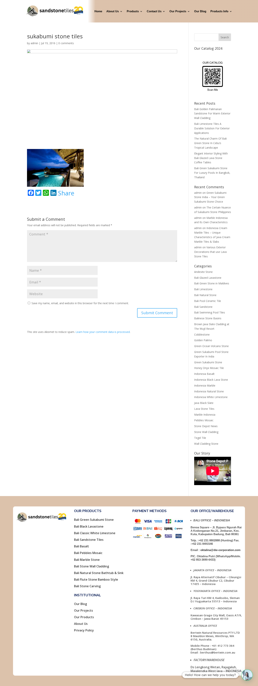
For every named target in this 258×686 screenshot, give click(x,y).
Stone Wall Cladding (206, 432)
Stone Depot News (206, 426)
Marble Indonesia (204, 414)
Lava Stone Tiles (204, 409)
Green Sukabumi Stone (208, 362)
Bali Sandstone (203, 307)
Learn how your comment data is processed (103, 332)
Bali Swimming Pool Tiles (209, 312)
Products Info (219, 11)
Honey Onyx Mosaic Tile (209, 368)
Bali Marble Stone (87, 560)
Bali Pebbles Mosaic (88, 553)
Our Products (84, 617)
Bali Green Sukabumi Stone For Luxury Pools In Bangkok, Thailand (212, 172)
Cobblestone (202, 334)
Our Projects (177, 11)
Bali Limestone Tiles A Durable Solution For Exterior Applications (212, 128)
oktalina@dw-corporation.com (220, 550)
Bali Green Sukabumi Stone (94, 520)
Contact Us (154, 11)
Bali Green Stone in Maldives (211, 283)
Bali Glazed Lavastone (207, 277)
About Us (112, 11)
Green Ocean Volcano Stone (211, 346)
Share (66, 193)
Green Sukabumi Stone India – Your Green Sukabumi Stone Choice (210, 197)
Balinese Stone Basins (207, 318)
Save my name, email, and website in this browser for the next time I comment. (80, 303)
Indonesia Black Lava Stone (211, 379)
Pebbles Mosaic (203, 420)
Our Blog (200, 11)
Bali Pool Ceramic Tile (207, 301)
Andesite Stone (203, 272)
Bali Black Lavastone (89, 526)
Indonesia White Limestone (211, 397)
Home (98, 11)
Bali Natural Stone (205, 295)
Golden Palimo (203, 340)
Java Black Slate (203, 403)
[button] (247, 675)
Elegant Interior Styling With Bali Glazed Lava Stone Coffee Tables (211, 158)
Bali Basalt (81, 546)
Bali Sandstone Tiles (89, 540)
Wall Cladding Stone (206, 443)
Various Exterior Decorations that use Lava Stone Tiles (210, 251)
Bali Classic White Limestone (94, 533)
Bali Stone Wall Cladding (91, 566)
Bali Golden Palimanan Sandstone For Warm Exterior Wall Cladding (212, 113)
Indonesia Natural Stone (209, 391)
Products (133, 11)
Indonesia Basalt (204, 374)
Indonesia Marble (204, 385)
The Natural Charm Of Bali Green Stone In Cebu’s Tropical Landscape (210, 143)
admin (34, 43)
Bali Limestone (203, 289)
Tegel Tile (200, 438)
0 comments (66, 43)
